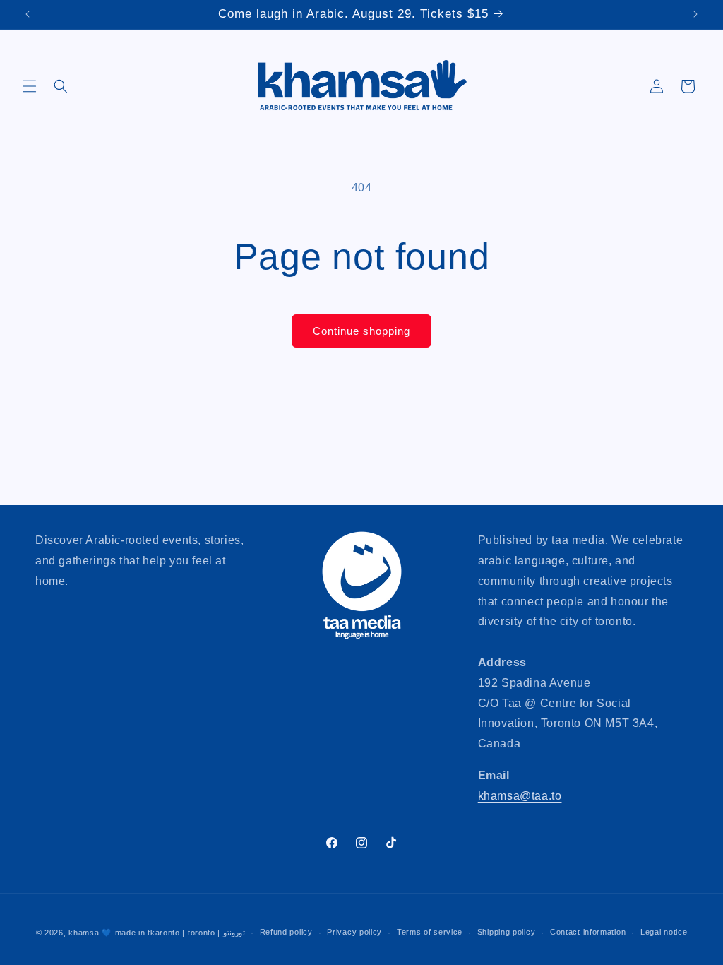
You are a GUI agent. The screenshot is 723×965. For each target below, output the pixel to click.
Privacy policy (354, 932)
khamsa (83, 932)
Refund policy (286, 932)
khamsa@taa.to (520, 796)
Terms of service (429, 932)
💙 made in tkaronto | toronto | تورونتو (173, 932)
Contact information (588, 932)
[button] (29, 86)
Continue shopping (361, 331)
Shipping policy (506, 932)
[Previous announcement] (27, 14)
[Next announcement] (695, 14)
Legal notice (663, 932)
